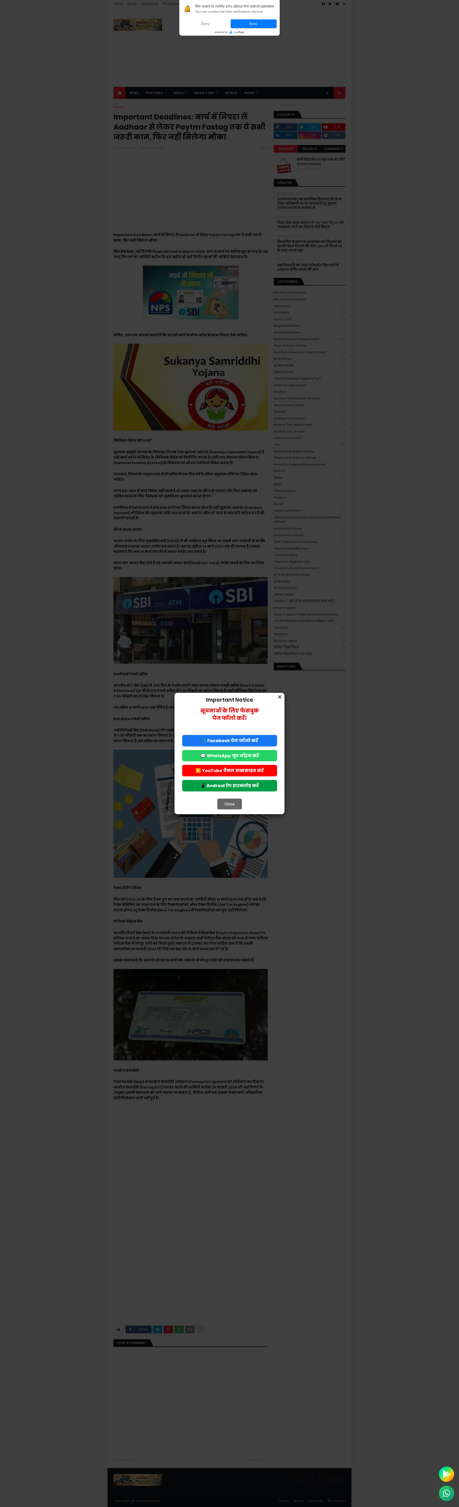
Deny (205, 24)
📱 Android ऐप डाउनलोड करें (229, 786)
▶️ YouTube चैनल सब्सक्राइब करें (230, 770)
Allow (253, 24)
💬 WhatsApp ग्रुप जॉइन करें (229, 756)
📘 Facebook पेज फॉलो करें (229, 741)
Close (229, 804)
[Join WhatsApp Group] (446, 1493)
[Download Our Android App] (446, 1474)
